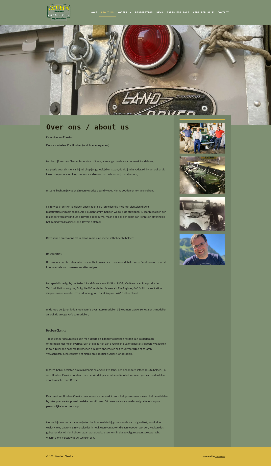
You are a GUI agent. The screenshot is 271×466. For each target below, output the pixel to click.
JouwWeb (220, 456)
